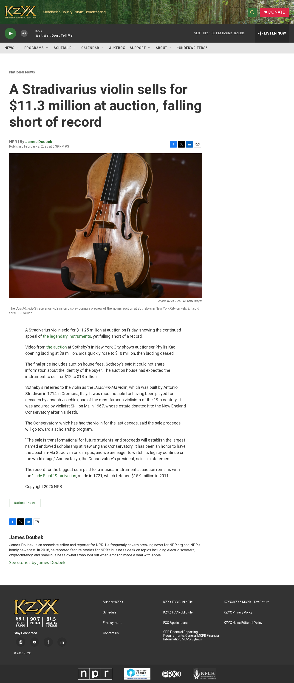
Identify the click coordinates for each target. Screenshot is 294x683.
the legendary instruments (67, 336)
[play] (10, 33)
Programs (34, 48)
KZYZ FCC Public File (178, 612)
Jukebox (117, 48)
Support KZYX (113, 602)
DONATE (276, 12)
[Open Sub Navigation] (18, 48)
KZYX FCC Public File (178, 602)
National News (22, 72)
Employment (112, 623)
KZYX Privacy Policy (238, 612)
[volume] (24, 33)
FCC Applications (175, 623)
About (161, 48)
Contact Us (111, 633)
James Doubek (38, 141)
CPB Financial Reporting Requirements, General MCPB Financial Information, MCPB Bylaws (191, 635)
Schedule (62, 48)
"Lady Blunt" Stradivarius (54, 475)
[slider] (31, 33)
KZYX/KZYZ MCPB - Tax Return (246, 602)
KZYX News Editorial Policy (243, 623)
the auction (56, 347)
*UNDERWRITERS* (192, 48)
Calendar (90, 48)
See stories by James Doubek (37, 562)
